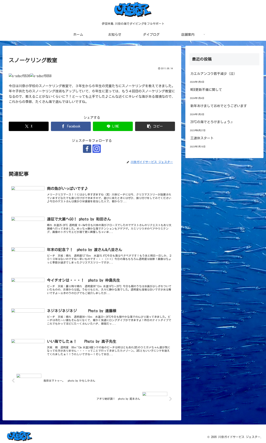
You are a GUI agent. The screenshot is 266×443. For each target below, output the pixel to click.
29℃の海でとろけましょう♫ (211, 122)
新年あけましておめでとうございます (218, 106)
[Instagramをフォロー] (96, 149)
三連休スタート (202, 138)
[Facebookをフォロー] (87, 149)
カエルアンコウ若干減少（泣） (213, 73)
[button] (155, 126)
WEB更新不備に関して (206, 89)
